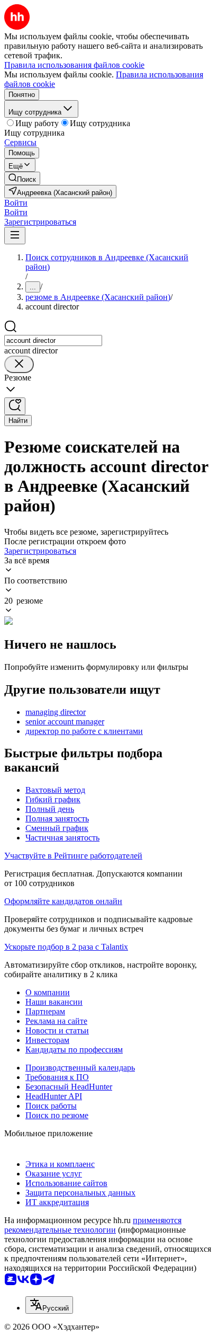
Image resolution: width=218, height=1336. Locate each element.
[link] (22, 178)
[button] (16, 202)
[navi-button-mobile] (14, 235)
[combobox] (53, 340)
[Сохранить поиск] (14, 406)
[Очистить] (19, 364)
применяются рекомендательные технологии (92, 1225)
